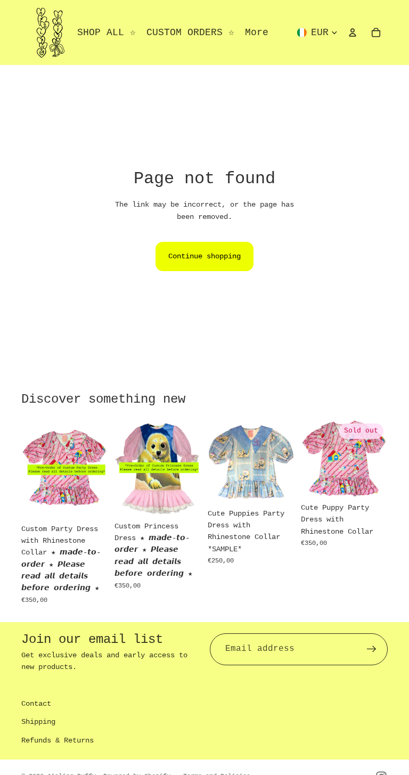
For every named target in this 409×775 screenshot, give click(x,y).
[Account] (352, 32)
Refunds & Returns (57, 740)
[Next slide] (96, 468)
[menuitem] (257, 33)
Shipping (38, 721)
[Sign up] (372, 649)
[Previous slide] (33, 468)
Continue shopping (204, 256)
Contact (36, 703)
